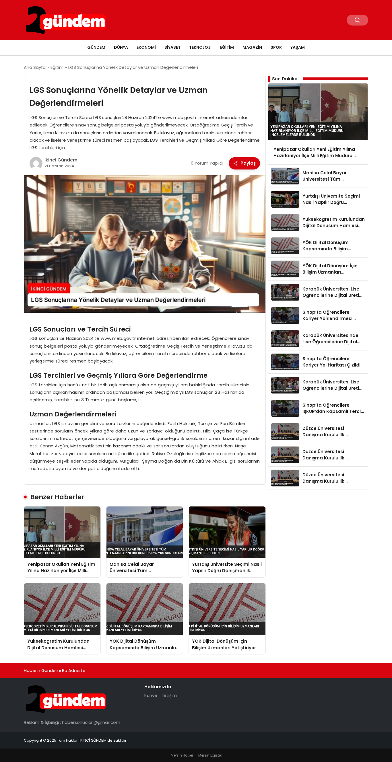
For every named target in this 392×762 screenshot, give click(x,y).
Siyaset (172, 47)
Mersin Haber (182, 755)
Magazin (252, 47)
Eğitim (227, 47)
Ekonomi (146, 47)
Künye (150, 695)
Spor (276, 47)
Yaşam (297, 47)
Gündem (96, 47)
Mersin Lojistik (210, 755)
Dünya (121, 47)
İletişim (169, 695)
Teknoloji (200, 47)
